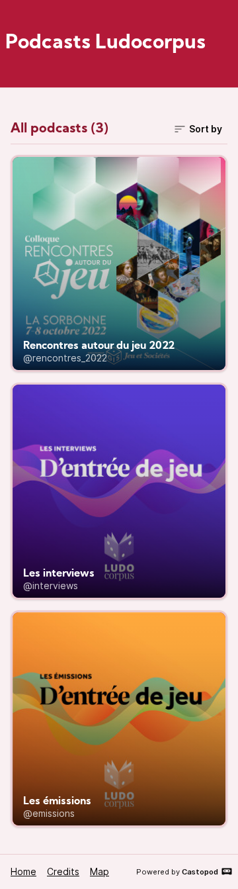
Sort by (205, 128)
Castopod (200, 871)
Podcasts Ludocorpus (105, 43)
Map (99, 871)
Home (23, 871)
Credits (63, 871)
